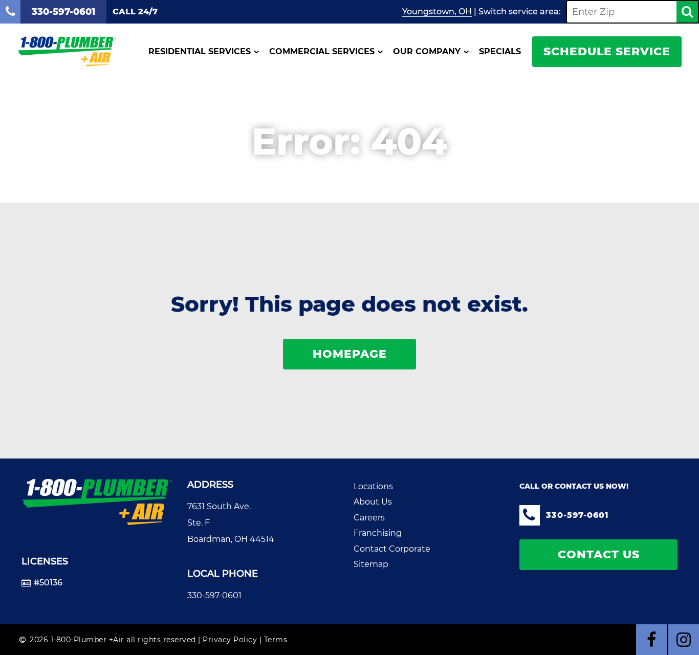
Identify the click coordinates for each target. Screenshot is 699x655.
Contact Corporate (392, 549)
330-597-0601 (214, 595)
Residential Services (199, 52)
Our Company (427, 52)
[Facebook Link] (651, 639)
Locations (373, 486)
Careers (369, 517)
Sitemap (371, 564)
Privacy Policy (230, 639)
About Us (373, 502)
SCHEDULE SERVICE (606, 51)
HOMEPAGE (350, 354)
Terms (276, 639)
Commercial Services (322, 52)
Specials (500, 52)
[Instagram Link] (683, 639)
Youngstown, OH (437, 11)
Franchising (378, 533)
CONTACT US (599, 554)
